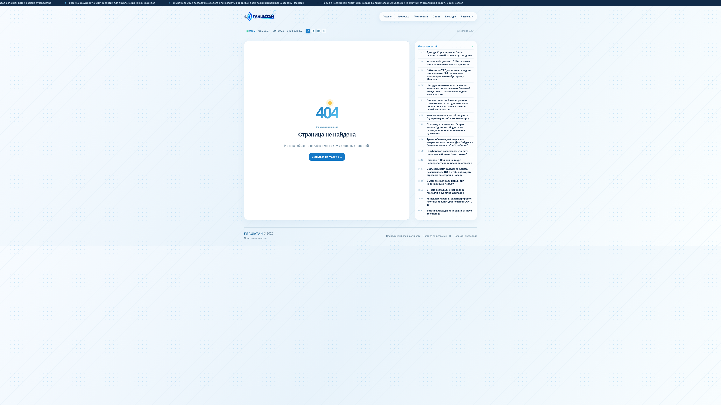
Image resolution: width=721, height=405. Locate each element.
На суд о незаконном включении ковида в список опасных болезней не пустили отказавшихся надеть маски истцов (357, 3)
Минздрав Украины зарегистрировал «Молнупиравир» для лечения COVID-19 (450, 201)
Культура (450, 16)
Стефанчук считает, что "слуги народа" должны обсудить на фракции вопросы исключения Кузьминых (446, 129)
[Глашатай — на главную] (260, 16)
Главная (387, 16)
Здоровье (403, 16)
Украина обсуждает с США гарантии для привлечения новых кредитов (77, 3)
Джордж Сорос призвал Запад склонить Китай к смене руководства (449, 54)
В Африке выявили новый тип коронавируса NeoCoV (445, 182)
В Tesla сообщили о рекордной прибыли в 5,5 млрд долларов (446, 191)
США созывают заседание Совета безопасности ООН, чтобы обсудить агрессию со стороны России (449, 171)
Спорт (436, 16)
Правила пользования (435, 236)
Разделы (467, 16)
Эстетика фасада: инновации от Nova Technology (449, 212)
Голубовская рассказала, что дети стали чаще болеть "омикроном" (447, 152)
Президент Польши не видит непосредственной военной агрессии (449, 161)
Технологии (421, 16)
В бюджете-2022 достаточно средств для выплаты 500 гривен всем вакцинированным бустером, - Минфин (203, 3)
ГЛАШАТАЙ (253, 233)
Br (318, 31)
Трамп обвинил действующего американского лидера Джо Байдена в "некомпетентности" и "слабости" (450, 142)
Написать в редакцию (465, 236)
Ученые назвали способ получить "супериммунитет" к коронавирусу (448, 117)
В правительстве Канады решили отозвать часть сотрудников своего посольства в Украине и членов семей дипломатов (448, 105)
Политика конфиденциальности (403, 236)
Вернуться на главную (327, 156)
